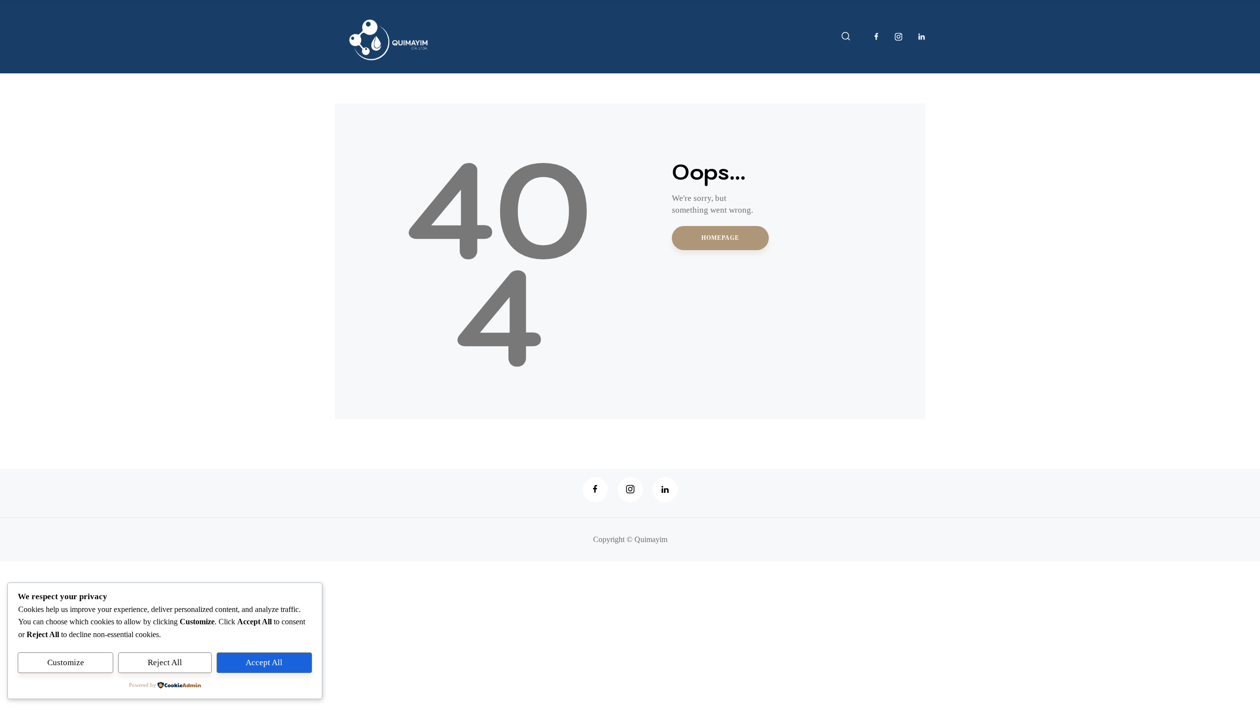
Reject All (165, 662)
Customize (65, 662)
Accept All (264, 662)
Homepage (720, 237)
